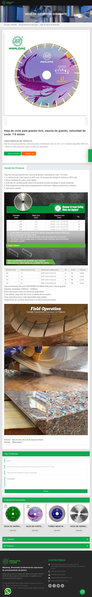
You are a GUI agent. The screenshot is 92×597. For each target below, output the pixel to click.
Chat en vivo (29, 153)
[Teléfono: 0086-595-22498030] (90, 151)
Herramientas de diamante (28, 25)
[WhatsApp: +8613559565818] (90, 156)
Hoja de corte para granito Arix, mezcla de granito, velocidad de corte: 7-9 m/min (35, 526)
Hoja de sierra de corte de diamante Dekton (27, 440)
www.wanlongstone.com (59, 581)
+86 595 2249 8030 (58, 571)
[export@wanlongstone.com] (90, 160)
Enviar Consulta (13, 153)
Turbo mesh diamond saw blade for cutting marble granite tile (57, 526)
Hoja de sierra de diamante (49, 25)
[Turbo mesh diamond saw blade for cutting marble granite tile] (57, 514)
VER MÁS (13, 530)
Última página (17, 442)
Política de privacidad (25, 588)
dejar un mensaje (82, 592)
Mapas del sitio (39, 588)
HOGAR (14, 25)
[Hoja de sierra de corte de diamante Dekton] (79, 514)
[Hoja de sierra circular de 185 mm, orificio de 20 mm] (13, 514)
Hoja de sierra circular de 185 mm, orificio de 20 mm (13, 526)
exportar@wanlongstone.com (61, 577)
